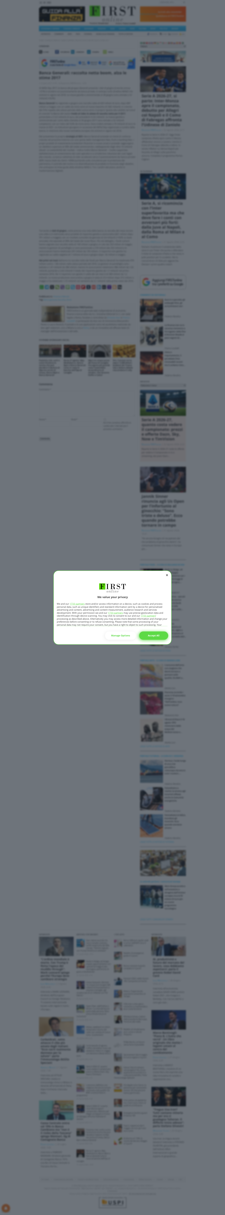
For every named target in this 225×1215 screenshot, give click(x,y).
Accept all (153, 635)
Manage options (120, 635)
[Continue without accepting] (167, 577)
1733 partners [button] (77, 603)
